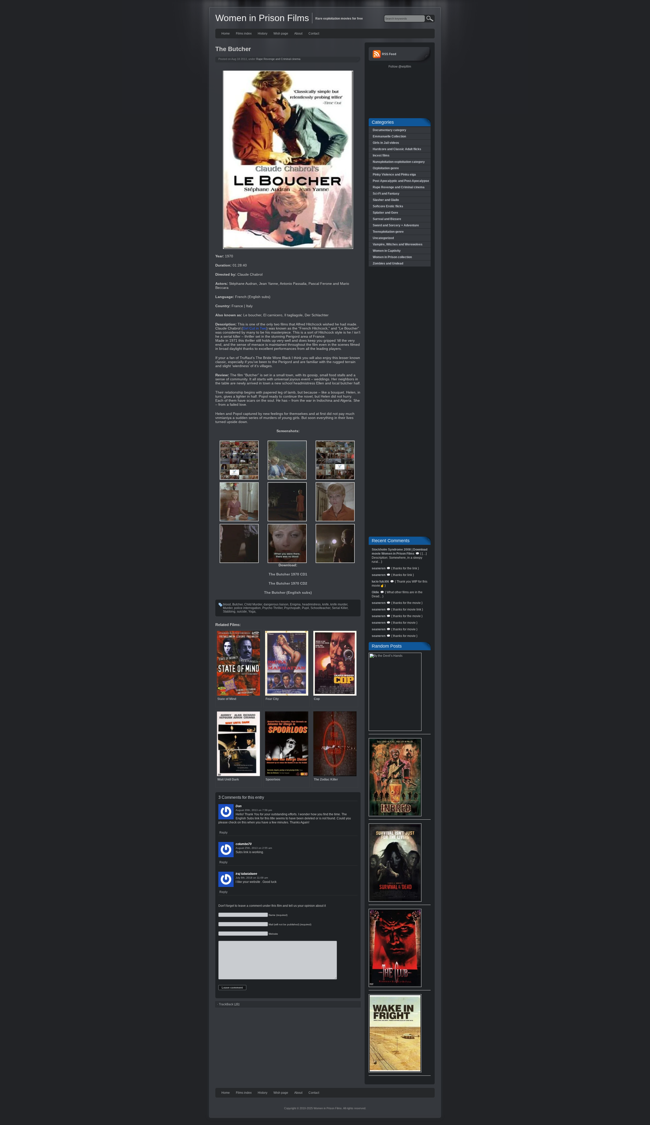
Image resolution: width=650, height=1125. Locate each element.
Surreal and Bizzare (387, 219)
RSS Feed (389, 54)
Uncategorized (383, 238)
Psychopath (292, 608)
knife (325, 604)
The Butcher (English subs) (288, 592)
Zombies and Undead (388, 263)
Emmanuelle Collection (389, 136)
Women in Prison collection (392, 257)
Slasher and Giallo (386, 200)
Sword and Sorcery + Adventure (396, 225)
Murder (228, 608)
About (298, 33)
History (262, 33)
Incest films (381, 155)
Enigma (295, 604)
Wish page (280, 33)
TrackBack (229, 1004)
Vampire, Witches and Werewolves (397, 244)
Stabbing (229, 611)
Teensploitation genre (388, 231)
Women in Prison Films (262, 18)
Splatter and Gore (385, 212)
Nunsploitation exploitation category (399, 162)
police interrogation (247, 608)
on (260, 810)
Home (225, 33)
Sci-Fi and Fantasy (386, 193)
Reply (223, 832)
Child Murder (253, 604)
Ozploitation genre (386, 168)
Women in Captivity (387, 251)
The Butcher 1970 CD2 (288, 583)
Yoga (251, 611)
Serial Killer (340, 608)
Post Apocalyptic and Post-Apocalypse (401, 181)
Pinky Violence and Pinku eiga (394, 174)
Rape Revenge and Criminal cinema (278, 58)
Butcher (237, 604)
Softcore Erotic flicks (388, 206)
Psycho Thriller (272, 608)
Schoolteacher (320, 608)
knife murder (338, 604)
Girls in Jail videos (386, 143)
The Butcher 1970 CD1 (288, 574)
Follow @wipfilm (399, 66)
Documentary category (389, 130)
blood (227, 604)
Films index (244, 33)
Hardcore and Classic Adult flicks (397, 149)
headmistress (311, 604)
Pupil (305, 608)
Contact (313, 33)
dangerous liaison (276, 604)
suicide (242, 611)
